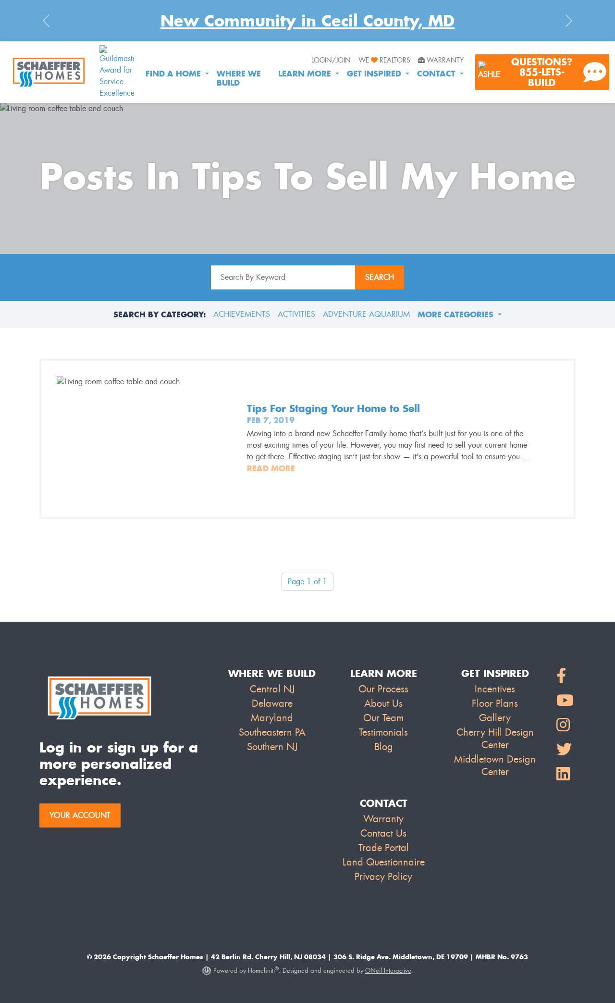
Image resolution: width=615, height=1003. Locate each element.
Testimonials (383, 732)
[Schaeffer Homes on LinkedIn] (565, 774)
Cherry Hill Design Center (495, 738)
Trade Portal (383, 847)
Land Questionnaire (384, 862)
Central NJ (272, 689)
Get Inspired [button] (375, 73)
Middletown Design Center (495, 765)
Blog (383, 746)
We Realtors (384, 60)
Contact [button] (437, 73)
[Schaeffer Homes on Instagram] (565, 725)
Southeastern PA (272, 732)
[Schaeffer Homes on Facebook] (565, 676)
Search (379, 277)
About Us (383, 703)
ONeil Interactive (388, 970)
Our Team (383, 718)
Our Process (383, 689)
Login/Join (331, 60)
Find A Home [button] (174, 73)
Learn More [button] (305, 73)
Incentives (495, 689)
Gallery (495, 718)
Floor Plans (495, 703)
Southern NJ (272, 746)
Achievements (241, 314)
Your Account (80, 815)
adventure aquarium (366, 314)
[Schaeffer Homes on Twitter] (565, 749)
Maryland (272, 718)
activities (296, 314)
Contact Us (383, 833)
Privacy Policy (383, 876)
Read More (271, 468)
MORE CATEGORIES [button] (457, 314)
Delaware (272, 703)
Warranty (445, 60)
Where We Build (239, 78)
